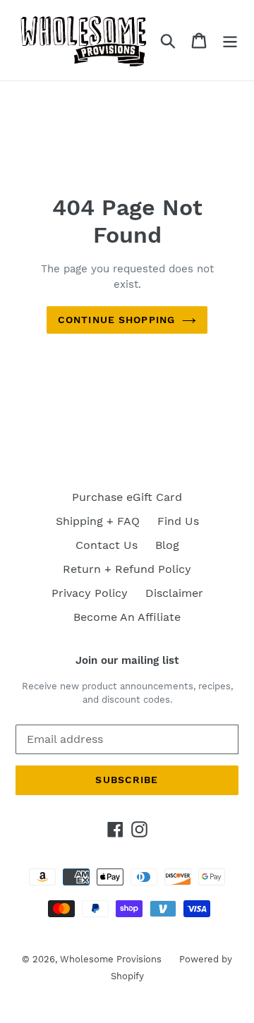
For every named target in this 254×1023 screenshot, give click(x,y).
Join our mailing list (127, 660)
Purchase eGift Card (127, 497)
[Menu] (230, 40)
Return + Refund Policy (127, 569)
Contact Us (106, 545)
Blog (167, 545)
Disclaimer (174, 593)
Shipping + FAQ (98, 521)
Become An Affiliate (127, 617)
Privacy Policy (90, 593)
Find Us (178, 521)
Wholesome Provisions (111, 959)
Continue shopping (116, 319)
